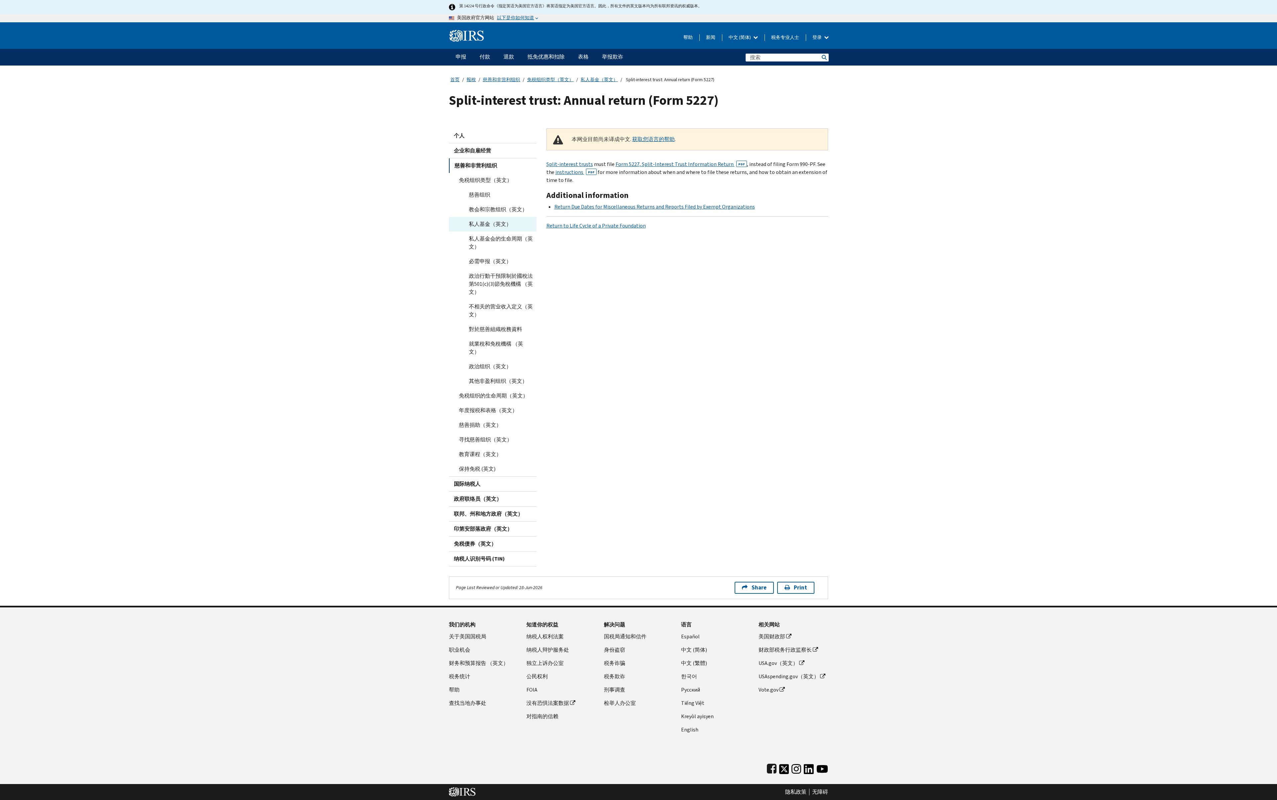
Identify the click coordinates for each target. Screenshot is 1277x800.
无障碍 (820, 792)
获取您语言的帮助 (653, 139)
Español (690, 636)
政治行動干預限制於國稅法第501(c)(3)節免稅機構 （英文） (501, 283)
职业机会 (459, 649)
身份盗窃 (614, 649)
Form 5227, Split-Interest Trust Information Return (680, 164)
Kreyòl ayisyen (697, 716)
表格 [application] (583, 56)
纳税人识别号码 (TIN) (479, 558)
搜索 (823, 57)
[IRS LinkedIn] (809, 767)
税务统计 (459, 676)
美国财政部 (772, 636)
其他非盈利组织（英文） (498, 381)
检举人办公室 (620, 703)
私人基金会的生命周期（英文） (501, 242)
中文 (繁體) (694, 663)
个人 (459, 135)
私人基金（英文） (599, 80)
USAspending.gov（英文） (789, 676)
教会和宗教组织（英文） (498, 209)
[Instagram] (796, 767)
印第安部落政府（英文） (483, 528)
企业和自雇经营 (472, 150)
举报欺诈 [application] (612, 56)
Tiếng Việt (692, 703)
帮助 (688, 37)
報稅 (471, 80)
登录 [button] (817, 37)
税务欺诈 (614, 676)
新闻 (710, 37)
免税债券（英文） (475, 543)
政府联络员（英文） (478, 498)
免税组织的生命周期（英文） (493, 395)
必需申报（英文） (490, 261)
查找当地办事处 (467, 703)
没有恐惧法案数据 (547, 703)
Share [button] (759, 587)
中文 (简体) (740, 37)
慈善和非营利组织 (501, 80)
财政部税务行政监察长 (785, 649)
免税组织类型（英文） (550, 80)
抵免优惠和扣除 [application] (546, 56)
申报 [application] (461, 56)
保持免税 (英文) (477, 468)
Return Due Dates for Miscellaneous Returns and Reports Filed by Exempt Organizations (654, 206)
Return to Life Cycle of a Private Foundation (596, 225)
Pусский (690, 689)
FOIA (531, 689)
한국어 (689, 676)
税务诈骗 (614, 663)
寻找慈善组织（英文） (485, 439)
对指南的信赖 (542, 716)
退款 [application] (508, 56)
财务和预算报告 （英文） (478, 663)
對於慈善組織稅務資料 (495, 329)
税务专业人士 (785, 37)
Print (800, 587)
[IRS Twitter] (784, 767)
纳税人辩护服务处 (547, 649)
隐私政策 (795, 792)
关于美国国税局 (467, 636)
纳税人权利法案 (545, 636)
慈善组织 (479, 194)
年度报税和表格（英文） (488, 410)
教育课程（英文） (480, 454)
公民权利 (537, 676)
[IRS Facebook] (772, 767)
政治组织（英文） (490, 366)
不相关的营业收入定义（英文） (501, 310)
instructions (575, 172)
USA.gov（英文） (778, 663)
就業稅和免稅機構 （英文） (496, 347)
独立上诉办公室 (545, 663)
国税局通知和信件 (625, 636)
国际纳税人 (467, 483)
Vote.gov (769, 689)
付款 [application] (485, 56)
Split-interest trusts (569, 164)
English (689, 729)
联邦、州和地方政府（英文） (488, 513)
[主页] (467, 33)
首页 (455, 80)
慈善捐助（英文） (480, 424)
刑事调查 (614, 689)
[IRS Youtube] (822, 767)
